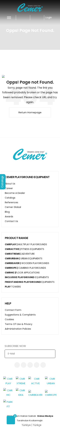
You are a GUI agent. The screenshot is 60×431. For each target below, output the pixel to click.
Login (49, 17)
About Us (10, 183)
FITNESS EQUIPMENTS (24, 249)
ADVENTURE (20, 253)
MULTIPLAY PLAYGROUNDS (26, 244)
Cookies (9, 319)
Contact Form (13, 310)
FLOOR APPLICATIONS (22, 272)
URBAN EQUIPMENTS (23, 258)
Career (9, 188)
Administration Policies (18, 328)
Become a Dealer (15, 193)
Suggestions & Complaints (20, 314)
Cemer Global (13, 207)
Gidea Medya (45, 416)
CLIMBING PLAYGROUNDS (25, 268)
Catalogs (10, 197)
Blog (7, 211)
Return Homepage (30, 112)
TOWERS (13, 286)
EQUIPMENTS (27, 277)
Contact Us (11, 221)
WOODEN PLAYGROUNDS (27, 263)
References (11, 202)
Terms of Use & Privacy (18, 324)
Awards (9, 216)
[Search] (36, 17)
